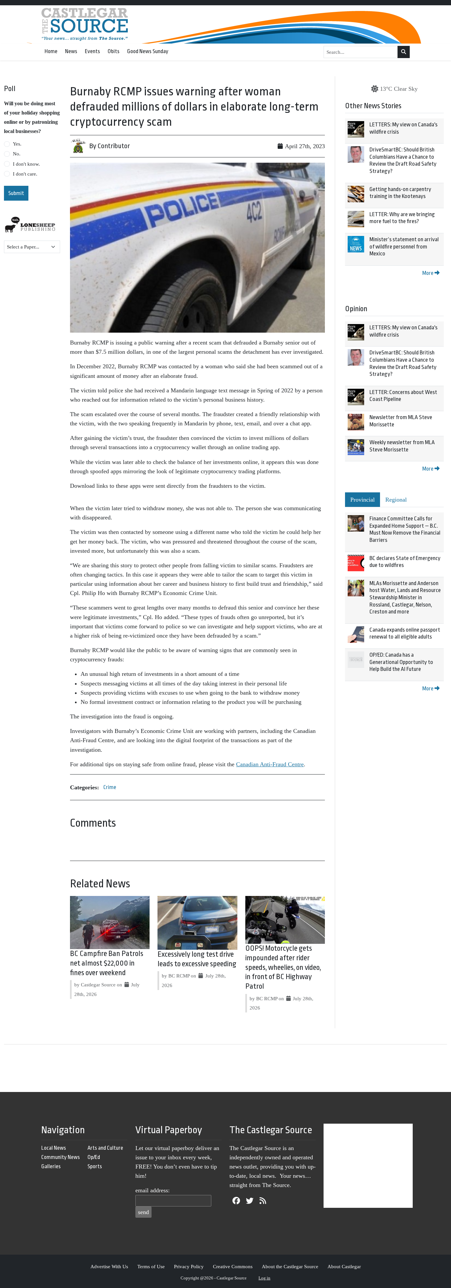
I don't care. (25, 174)
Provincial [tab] (362, 499)
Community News (60, 1157)
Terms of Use (151, 1266)
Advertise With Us (109, 1266)
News (71, 51)
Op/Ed (93, 1157)
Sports (94, 1166)
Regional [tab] (396, 499)
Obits (114, 51)
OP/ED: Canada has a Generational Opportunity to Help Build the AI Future (401, 662)
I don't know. (26, 164)
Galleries (51, 1166)
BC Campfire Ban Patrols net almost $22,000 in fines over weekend (106, 963)
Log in (264, 1277)
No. (16, 153)
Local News (53, 1148)
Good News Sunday (147, 51)
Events (92, 51)
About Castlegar (344, 1266)
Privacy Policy (189, 1266)
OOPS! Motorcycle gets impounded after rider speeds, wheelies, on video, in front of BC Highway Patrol (283, 967)
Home (51, 51)
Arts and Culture (105, 1148)
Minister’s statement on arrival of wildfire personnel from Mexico (404, 246)
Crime (109, 787)
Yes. (17, 144)
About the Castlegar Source (290, 1266)
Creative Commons (233, 1266)
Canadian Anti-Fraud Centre (270, 764)
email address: (152, 1190)
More (428, 273)
